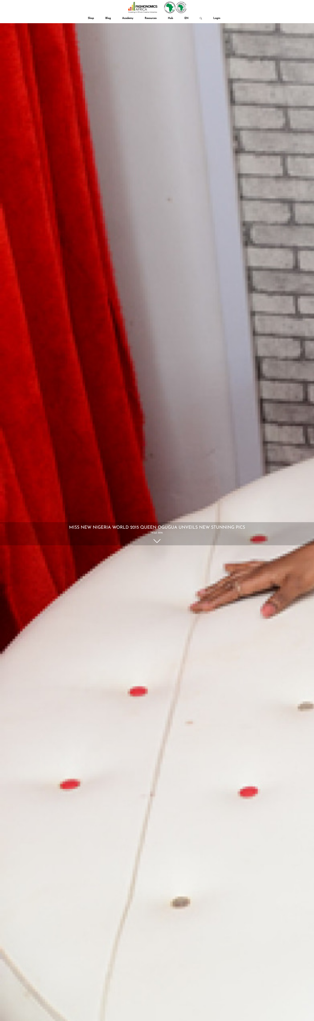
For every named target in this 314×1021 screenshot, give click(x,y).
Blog (108, 18)
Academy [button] (127, 18)
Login (216, 18)
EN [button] (186, 18)
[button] (201, 18)
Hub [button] (170, 18)
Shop (91, 18)
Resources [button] (151, 18)
